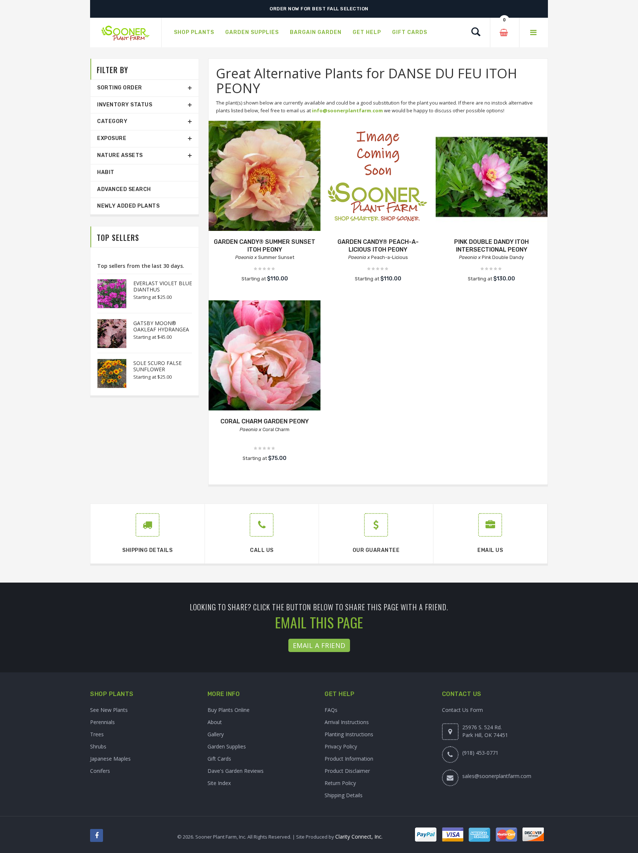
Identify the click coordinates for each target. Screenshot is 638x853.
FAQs (331, 709)
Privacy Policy (341, 746)
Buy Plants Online (228, 709)
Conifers (100, 770)
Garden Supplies (226, 746)
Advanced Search (124, 189)
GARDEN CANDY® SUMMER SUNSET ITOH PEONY (264, 245)
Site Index (219, 783)
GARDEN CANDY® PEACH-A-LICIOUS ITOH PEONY (378, 245)
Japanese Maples (110, 758)
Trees (97, 734)
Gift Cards (219, 758)
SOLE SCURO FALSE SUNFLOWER (157, 366)
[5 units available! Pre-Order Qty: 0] (264, 176)
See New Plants (109, 709)
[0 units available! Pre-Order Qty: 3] (264, 356)
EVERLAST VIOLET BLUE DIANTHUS (162, 286)
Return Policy (340, 783)
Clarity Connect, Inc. (359, 836)
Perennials (102, 722)
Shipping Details (344, 795)
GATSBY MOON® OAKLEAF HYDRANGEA (161, 326)
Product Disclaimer (347, 770)
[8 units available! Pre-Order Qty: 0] (378, 176)
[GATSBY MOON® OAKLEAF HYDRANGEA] (108, 333)
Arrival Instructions (347, 722)
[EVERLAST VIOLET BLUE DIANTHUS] (108, 293)
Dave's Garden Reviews (235, 770)
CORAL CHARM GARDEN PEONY (264, 421)
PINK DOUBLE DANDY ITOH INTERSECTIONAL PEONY (491, 245)
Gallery (215, 734)
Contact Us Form (462, 709)
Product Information (349, 758)
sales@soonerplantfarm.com (496, 775)
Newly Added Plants (128, 206)
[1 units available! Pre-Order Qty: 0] (491, 176)
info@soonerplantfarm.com (347, 110)
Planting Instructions (349, 734)
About (214, 722)
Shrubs (98, 746)
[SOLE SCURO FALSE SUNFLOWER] (108, 373)
